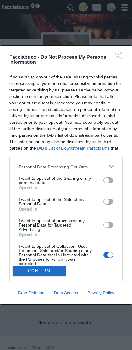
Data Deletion (31, 292)
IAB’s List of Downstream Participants (73, 148)
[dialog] (66, 175)
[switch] (108, 180)
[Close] (120, 57)
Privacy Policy (100, 292)
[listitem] (66, 166)
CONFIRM (39, 270)
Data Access (66, 292)
